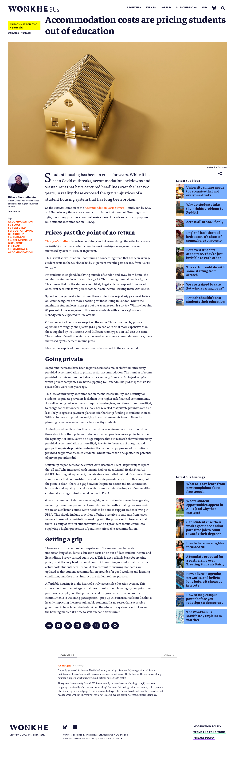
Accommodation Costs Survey (104, 207)
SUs (203, 7)
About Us (133, 7)
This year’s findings (58, 241)
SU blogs (14, 224)
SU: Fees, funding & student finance (20, 243)
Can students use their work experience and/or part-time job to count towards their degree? (204, 528)
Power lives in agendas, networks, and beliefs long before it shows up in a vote (204, 579)
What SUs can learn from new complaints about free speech (205, 487)
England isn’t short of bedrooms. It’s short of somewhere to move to (204, 236)
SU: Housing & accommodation (20, 251)
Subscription (185, 7)
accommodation (20, 221)
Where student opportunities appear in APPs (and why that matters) (204, 506)
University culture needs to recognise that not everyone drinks (205, 191)
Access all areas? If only (204, 222)
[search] (223, 8)
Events (150, 7)
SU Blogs (13, 33)
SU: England (16, 237)
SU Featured (17, 227)
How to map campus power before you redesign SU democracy (204, 598)
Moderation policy (207, 726)
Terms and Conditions (209, 732)
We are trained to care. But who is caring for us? (205, 286)
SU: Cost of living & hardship (21, 232)
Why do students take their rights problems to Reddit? (204, 208)
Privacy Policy (204, 737)
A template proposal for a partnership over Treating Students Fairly (205, 560)
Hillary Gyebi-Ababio (22, 197)
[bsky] (214, 7)
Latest (165, 7)
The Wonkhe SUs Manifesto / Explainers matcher (204, 616)
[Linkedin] (74, 727)
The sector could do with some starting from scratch (205, 271)
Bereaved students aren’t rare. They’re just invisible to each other (204, 254)
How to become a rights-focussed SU (205, 545)
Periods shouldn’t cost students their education (205, 299)
